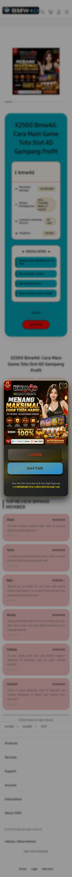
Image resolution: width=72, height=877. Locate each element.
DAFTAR (35, 468)
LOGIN (35, 455)
